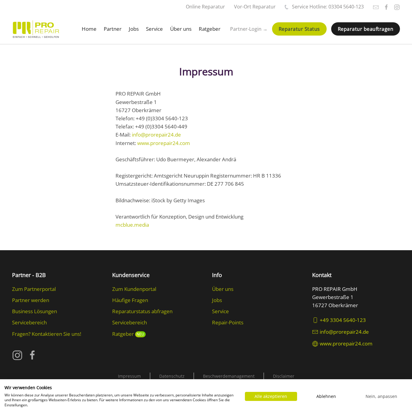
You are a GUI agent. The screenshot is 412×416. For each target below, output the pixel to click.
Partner (113, 28)
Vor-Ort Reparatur (255, 6)
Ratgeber (209, 28)
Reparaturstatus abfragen (142, 311)
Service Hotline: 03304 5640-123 (328, 6)
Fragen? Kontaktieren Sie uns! (46, 333)
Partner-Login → (249, 29)
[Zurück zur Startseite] (36, 29)
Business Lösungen (34, 311)
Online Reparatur (205, 6)
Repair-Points (227, 322)
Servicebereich (29, 322)
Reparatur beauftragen (366, 29)
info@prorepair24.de (156, 134)
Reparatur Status (299, 29)
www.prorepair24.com (163, 143)
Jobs (134, 28)
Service (154, 28)
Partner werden (30, 300)
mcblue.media (132, 224)
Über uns (181, 28)
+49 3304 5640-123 (343, 320)
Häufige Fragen (130, 300)
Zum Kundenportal (134, 288)
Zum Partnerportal (34, 288)
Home (89, 28)
